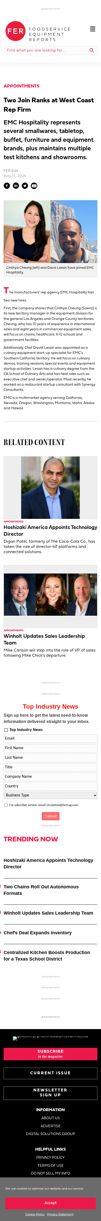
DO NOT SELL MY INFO (50, 1174)
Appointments (21, 86)
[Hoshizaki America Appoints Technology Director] (50, 487)
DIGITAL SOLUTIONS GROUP (50, 1134)
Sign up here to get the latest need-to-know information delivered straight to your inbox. (47, 718)
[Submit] (91, 50)
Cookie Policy (35, 1214)
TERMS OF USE (51, 1166)
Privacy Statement (60, 1214)
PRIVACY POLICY (50, 1158)
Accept (51, 1203)
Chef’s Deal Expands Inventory (38, 932)
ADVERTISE (51, 1126)
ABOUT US (50, 1118)
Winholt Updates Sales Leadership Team (48, 913)
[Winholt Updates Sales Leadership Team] (50, 596)
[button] (50, 1054)
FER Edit (11, 171)
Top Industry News (26, 730)
